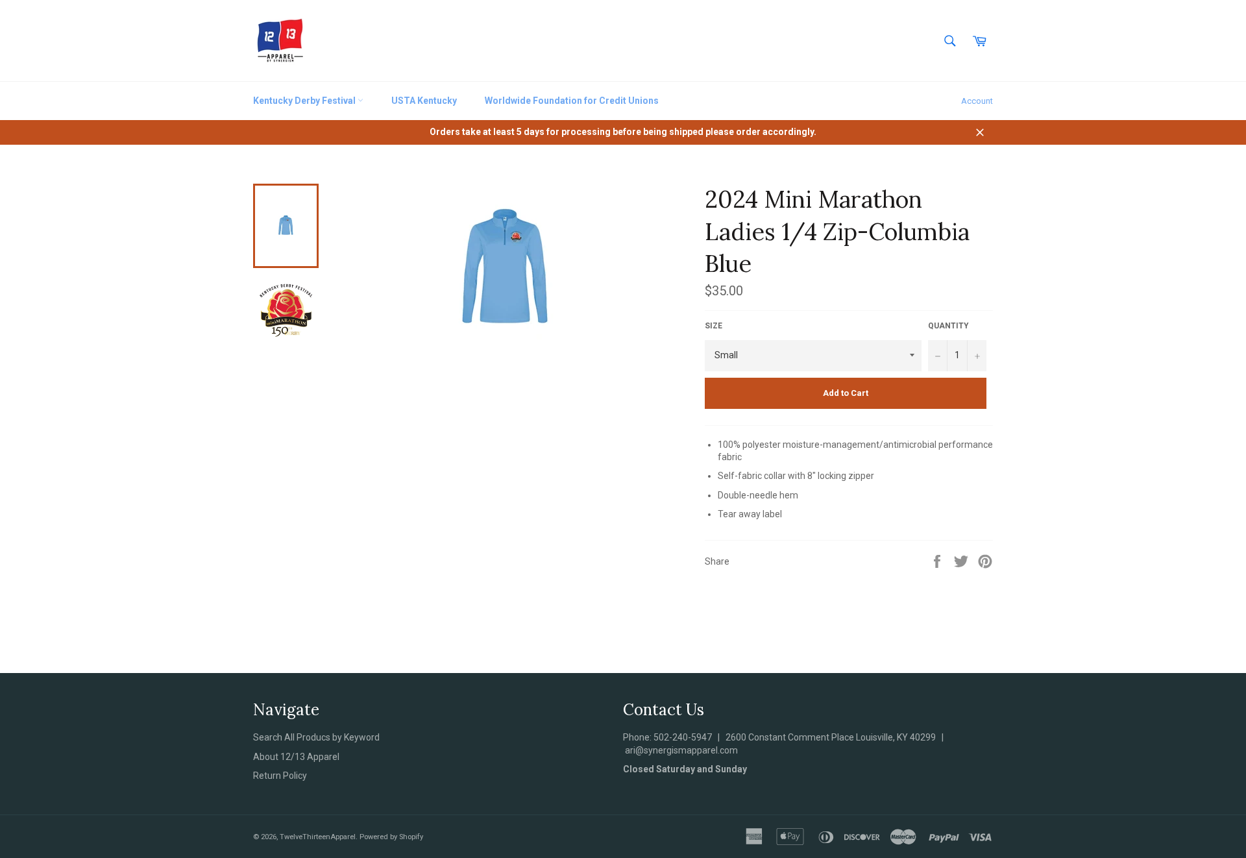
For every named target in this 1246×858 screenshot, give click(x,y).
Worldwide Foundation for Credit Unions (572, 100)
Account (977, 101)
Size (713, 325)
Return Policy (280, 775)
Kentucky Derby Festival (305, 100)
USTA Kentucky (424, 100)
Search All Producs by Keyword (316, 737)
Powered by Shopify (391, 837)
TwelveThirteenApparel (318, 837)
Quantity (948, 325)
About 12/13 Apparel (296, 757)
